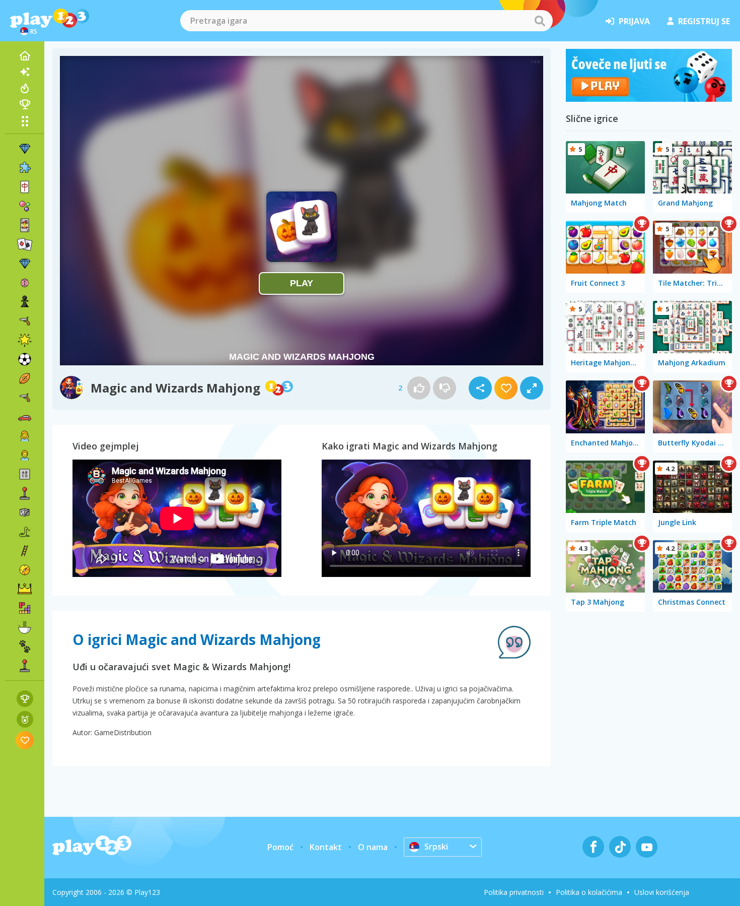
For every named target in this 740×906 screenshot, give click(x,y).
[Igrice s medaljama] (25, 719)
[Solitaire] (24, 244)
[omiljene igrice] (25, 740)
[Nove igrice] (24, 72)
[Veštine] (24, 550)
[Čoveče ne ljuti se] (649, 98)
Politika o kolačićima (589, 892)
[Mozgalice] (24, 282)
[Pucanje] (24, 397)
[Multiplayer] (24, 665)
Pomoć (280, 847)
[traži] (539, 20)
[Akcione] (24, 321)
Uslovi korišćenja (661, 892)
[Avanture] (24, 569)
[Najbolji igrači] (24, 104)
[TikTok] (620, 847)
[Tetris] (24, 608)
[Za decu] (24, 455)
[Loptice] (24, 206)
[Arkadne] (24, 493)
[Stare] (24, 531)
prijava (634, 21)
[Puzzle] (24, 167)
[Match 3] (24, 148)
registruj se (704, 21)
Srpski (436, 846)
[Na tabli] (24, 512)
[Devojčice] (24, 435)
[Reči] (24, 474)
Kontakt (326, 847)
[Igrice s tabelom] (25, 698)
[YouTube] (646, 847)
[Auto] (24, 416)
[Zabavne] (24, 340)
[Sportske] (24, 378)
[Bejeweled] (24, 263)
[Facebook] (593, 847)
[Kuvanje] (24, 627)
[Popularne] (24, 88)
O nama (373, 847)
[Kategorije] (24, 120)
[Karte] (24, 225)
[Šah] (24, 301)
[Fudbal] (24, 359)
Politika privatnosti (514, 892)
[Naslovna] (24, 56)
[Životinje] (24, 646)
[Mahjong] (24, 187)
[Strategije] (24, 589)
